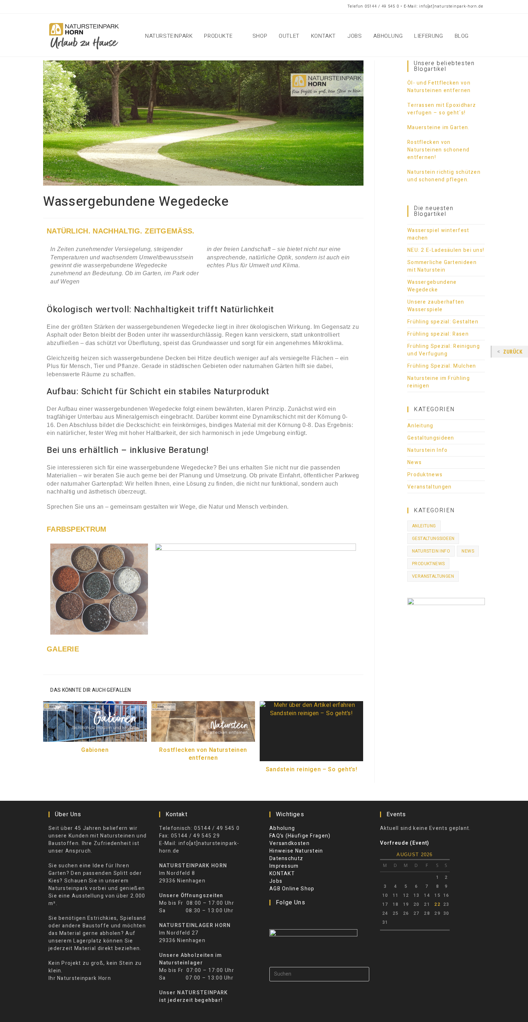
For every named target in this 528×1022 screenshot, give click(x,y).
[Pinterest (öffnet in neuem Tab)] (61, 6)
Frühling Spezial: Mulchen (441, 366)
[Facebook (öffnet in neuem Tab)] (49, 6)
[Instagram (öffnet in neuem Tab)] (75, 6)
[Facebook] (274, 917)
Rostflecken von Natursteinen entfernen (203, 754)
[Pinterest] (292, 917)
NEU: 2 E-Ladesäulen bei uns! (445, 250)
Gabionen (95, 750)
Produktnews (425, 474)
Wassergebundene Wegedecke (432, 286)
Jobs (275, 881)
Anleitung (420, 426)
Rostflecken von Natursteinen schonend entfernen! (438, 149)
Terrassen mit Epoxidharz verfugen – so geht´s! (441, 109)
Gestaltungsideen (430, 438)
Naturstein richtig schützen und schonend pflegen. (444, 175)
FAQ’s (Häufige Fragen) (300, 836)
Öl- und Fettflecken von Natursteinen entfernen (439, 86)
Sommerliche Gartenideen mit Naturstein (442, 266)
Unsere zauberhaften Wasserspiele (435, 305)
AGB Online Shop (292, 888)
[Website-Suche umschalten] (482, 36)
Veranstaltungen (429, 487)
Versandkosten (289, 843)
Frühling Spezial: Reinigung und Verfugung (443, 350)
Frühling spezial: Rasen (438, 334)
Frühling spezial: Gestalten (442, 322)
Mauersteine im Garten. (438, 127)
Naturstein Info (427, 450)
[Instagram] (283, 917)
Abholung (282, 828)
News (414, 462)
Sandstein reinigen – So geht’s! (311, 769)
